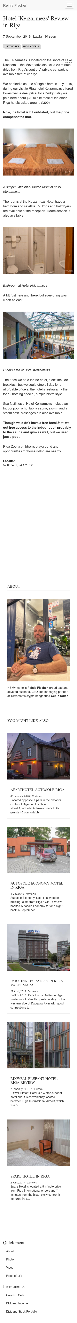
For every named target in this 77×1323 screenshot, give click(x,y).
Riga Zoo (10, 446)
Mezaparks (12, 46)
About (10, 1251)
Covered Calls (15, 1295)
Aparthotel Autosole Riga (37, 789)
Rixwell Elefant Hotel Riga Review (33, 1080)
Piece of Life (14, 1276)
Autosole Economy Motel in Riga (36, 885)
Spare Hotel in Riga (30, 1176)
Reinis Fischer (14, 5)
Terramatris (18, 696)
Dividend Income (17, 1303)
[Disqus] (38, 522)
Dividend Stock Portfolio (21, 1311)
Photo (10, 1259)
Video (10, 1267)
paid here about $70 (17, 97)
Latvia (37, 36)
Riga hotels (31, 46)
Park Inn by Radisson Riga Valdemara (36, 982)
